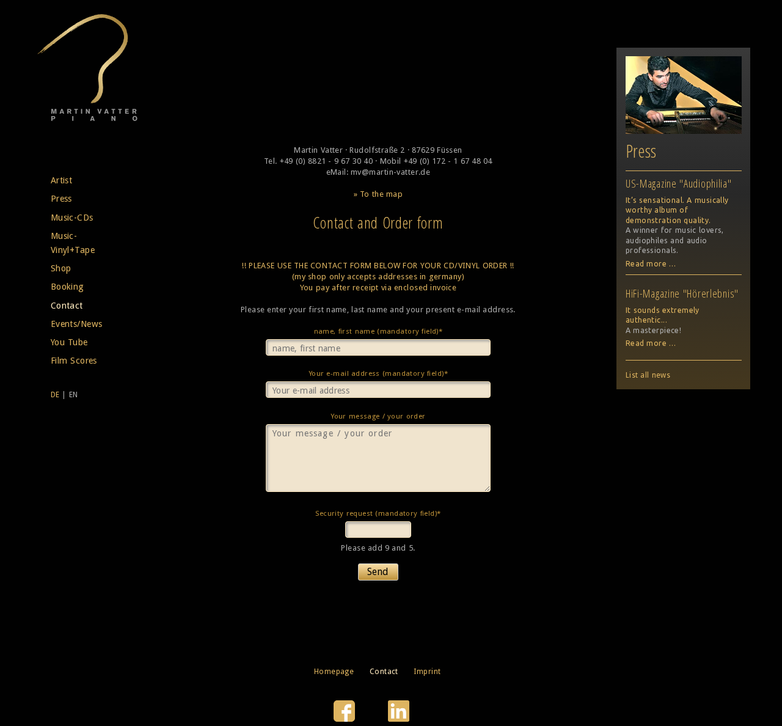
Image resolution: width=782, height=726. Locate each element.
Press (61, 199)
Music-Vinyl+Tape (73, 243)
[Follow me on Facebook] (346, 719)
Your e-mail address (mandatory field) (378, 375)
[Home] (87, 119)
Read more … (651, 264)
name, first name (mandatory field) (378, 332)
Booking (67, 287)
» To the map (378, 194)
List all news (648, 375)
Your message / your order (378, 416)
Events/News (77, 324)
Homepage (334, 671)
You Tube (69, 342)
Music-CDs (72, 217)
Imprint (427, 671)
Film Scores (74, 360)
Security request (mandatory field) (377, 514)
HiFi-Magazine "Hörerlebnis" (682, 293)
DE (55, 395)
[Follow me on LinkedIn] (398, 719)
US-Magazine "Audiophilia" (679, 183)
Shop (61, 268)
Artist (62, 180)
